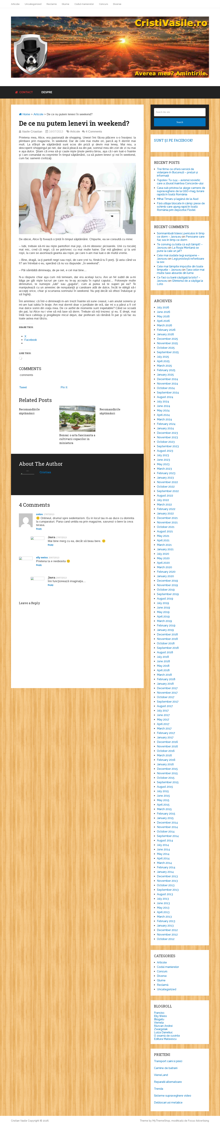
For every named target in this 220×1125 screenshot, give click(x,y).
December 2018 (167, 634)
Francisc (159, 1012)
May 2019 (163, 612)
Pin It (64, 387)
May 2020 (163, 558)
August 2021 (165, 531)
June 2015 (163, 795)
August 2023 (165, 450)
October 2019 (166, 589)
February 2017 (166, 733)
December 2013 (167, 876)
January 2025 (165, 374)
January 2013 (165, 925)
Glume (65, 4)
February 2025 (166, 370)
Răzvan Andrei (163, 1025)
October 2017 (165, 697)
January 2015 (165, 818)
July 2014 (163, 845)
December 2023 (167, 432)
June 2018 (163, 661)
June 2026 (163, 312)
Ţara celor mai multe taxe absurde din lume (180, 271)
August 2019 (165, 598)
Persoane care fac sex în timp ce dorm (181, 238)
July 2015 (163, 791)
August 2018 (165, 652)
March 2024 (164, 419)
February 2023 (166, 473)
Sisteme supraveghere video (172, 1095)
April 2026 (163, 321)
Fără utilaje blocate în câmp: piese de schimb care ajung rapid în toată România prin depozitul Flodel (181, 207)
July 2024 (163, 401)
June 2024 (163, 406)
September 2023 (168, 446)
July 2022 (163, 500)
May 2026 (163, 316)
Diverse (117, 4)
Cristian (45, 472)
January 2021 (165, 549)
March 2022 (164, 504)
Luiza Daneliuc (163, 1032)
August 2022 (165, 495)
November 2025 (167, 343)
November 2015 (167, 773)
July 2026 (163, 307)
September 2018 (168, 648)
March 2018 (164, 674)
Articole (15, 4)
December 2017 (167, 688)
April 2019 (163, 616)
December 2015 (167, 768)
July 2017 (163, 710)
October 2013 (165, 885)
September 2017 (168, 701)
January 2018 (165, 683)
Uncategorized (33, 4)
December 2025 (167, 338)
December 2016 (167, 742)
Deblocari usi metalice (168, 1102)
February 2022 (166, 509)
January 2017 (165, 737)
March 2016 (164, 755)
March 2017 (164, 728)
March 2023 (164, 468)
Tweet (23, 387)
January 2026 (165, 334)
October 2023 (166, 441)
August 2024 (165, 397)
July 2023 (163, 455)
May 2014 (163, 854)
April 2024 (163, 415)
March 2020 (164, 567)
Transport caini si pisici (168, 1061)
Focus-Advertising (198, 1120)
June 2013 (163, 903)
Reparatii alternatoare (168, 1081)
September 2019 (168, 594)
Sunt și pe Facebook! (173, 140)
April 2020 (163, 562)
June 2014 (163, 849)
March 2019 (164, 621)
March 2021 (164, 544)
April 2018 (163, 670)
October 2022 (166, 486)
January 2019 (165, 630)
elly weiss (42, 557)
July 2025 (163, 356)
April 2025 (163, 361)
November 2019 (167, 585)
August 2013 (165, 894)
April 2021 (163, 540)
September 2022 (168, 491)
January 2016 (165, 764)
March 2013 (164, 916)
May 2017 (163, 719)
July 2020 (163, 553)
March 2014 (164, 863)
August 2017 (165, 706)
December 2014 (167, 822)
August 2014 (165, 840)
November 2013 (167, 880)
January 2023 (165, 477)
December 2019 (167, 580)
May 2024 (163, 410)
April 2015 (163, 804)
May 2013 (163, 907)
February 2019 (166, 625)
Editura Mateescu (165, 1039)
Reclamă (52, 4)
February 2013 (166, 921)
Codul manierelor (84, 4)
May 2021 (163, 536)
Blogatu (159, 1019)
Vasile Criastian (32, 131)
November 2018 (167, 639)
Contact (26, 92)
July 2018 (163, 656)
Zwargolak (161, 1029)
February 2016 (166, 759)
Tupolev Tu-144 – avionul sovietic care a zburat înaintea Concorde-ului (180, 181)
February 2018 (166, 679)
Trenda (158, 1088)
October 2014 (166, 831)
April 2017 (163, 724)
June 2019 (163, 607)
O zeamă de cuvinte (167, 1035)
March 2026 (164, 325)
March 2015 (164, 809)
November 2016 (167, 746)
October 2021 (165, 527)
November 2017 (167, 692)
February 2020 (166, 571)
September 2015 (168, 782)
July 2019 (163, 603)
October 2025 (166, 347)
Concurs (103, 4)
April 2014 (163, 858)
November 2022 (167, 482)
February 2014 (166, 867)
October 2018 (166, 643)
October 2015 (165, 777)
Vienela (159, 1022)
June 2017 (163, 715)
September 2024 (168, 392)
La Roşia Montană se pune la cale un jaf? (178, 249)
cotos (39, 514)
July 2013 (163, 898)
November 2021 (167, 522)
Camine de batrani (165, 1068)
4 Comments (94, 131)
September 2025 (168, 352)
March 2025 (164, 365)
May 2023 (163, 464)
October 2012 (165, 939)
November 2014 (167, 827)
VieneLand (161, 1075)
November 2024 (167, 383)
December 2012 (167, 930)
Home (26, 114)
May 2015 (163, 800)
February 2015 (166, 813)
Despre (46, 92)
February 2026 (166, 329)
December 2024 (167, 379)
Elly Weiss (160, 1016)
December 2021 (167, 518)
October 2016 (166, 751)
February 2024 (166, 424)
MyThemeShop (161, 1120)
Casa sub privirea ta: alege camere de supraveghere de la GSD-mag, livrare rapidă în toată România (181, 191)
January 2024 (165, 428)
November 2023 (167, 437)
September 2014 (168, 836)
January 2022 (165, 513)
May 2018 (163, 665)
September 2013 (168, 889)
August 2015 (165, 786)
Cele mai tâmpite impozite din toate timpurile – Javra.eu (180, 268)
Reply (39, 529)
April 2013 (163, 912)
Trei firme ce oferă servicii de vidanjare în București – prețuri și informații (177, 172)
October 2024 (166, 388)
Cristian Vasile (19, 1120)
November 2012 (167, 934)
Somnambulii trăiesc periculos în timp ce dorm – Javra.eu (181, 235)
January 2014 (165, 871)
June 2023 (163, 459)
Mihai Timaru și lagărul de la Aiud (177, 199)
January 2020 (165, 576)
